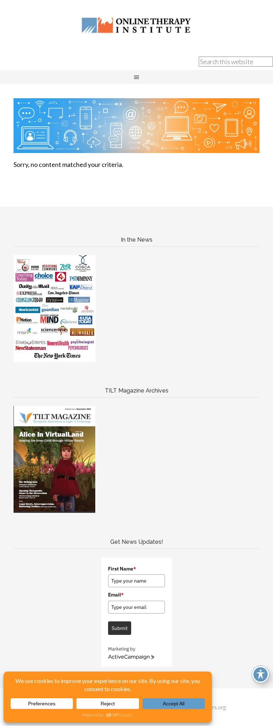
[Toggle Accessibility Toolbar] (260, 674)
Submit (120, 628)
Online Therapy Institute (136, 25)
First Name (122, 568)
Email (116, 594)
